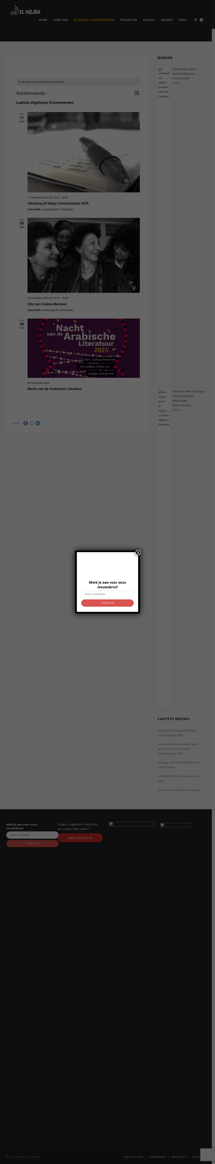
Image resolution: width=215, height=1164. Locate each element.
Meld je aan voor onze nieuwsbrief (107, 584)
